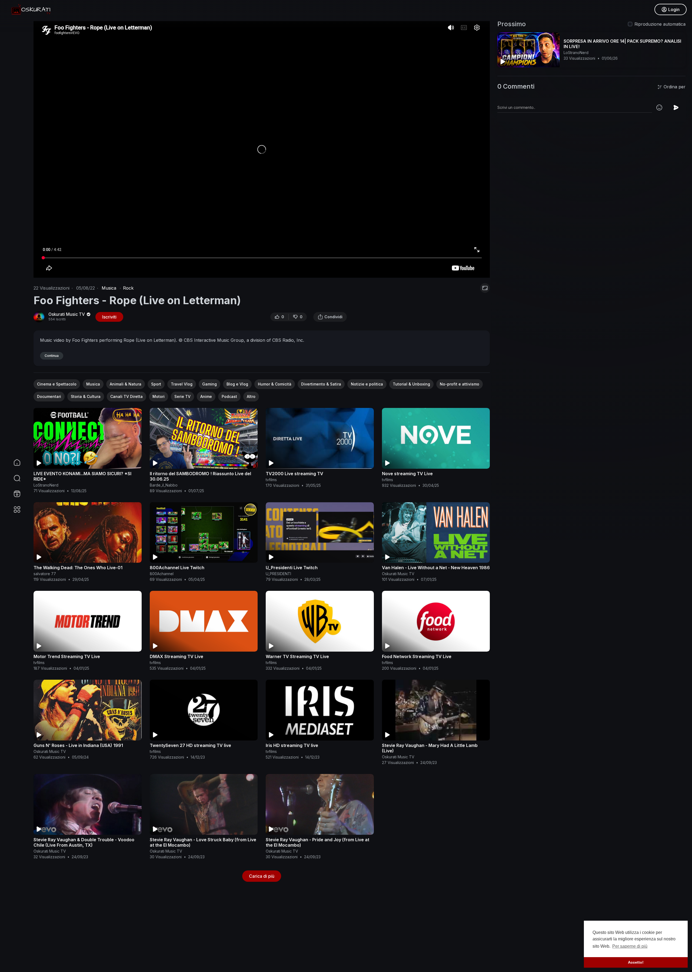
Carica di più (261, 876)
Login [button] (674, 9)
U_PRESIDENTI (278, 573)
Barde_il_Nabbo (164, 485)
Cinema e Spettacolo (56, 384)
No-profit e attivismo (459, 384)
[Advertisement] (196, 932)
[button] (13, 478)
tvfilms (271, 479)
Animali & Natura (125, 384)
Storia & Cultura (86, 396)
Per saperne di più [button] (629, 946)
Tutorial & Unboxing (411, 384)
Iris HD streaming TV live (292, 745)
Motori (158, 396)
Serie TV (182, 396)
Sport (156, 384)
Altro (251, 396)
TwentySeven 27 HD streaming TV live (190, 745)
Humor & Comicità (274, 384)
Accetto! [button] (636, 962)
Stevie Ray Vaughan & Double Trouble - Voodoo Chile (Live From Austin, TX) (84, 842)
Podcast (229, 396)
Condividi (333, 316)
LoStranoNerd (46, 485)
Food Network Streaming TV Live (416, 656)
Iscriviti (109, 317)
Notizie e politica (367, 384)
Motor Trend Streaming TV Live (67, 656)
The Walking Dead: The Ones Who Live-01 (78, 567)
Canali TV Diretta (126, 396)
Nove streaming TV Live (407, 473)
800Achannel (162, 573)
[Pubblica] (676, 107)
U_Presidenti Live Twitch (292, 567)
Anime (206, 396)
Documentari (49, 396)
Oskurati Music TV (67, 314)
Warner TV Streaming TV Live (297, 656)
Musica (109, 288)
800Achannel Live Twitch (177, 567)
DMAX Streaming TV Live (176, 656)
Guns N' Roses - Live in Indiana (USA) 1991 (78, 745)
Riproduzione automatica (660, 24)
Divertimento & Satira (321, 384)
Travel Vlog (181, 384)
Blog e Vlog (237, 384)
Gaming (209, 384)
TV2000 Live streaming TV (294, 473)
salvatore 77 (45, 573)
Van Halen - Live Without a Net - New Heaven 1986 (436, 567)
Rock (128, 288)
